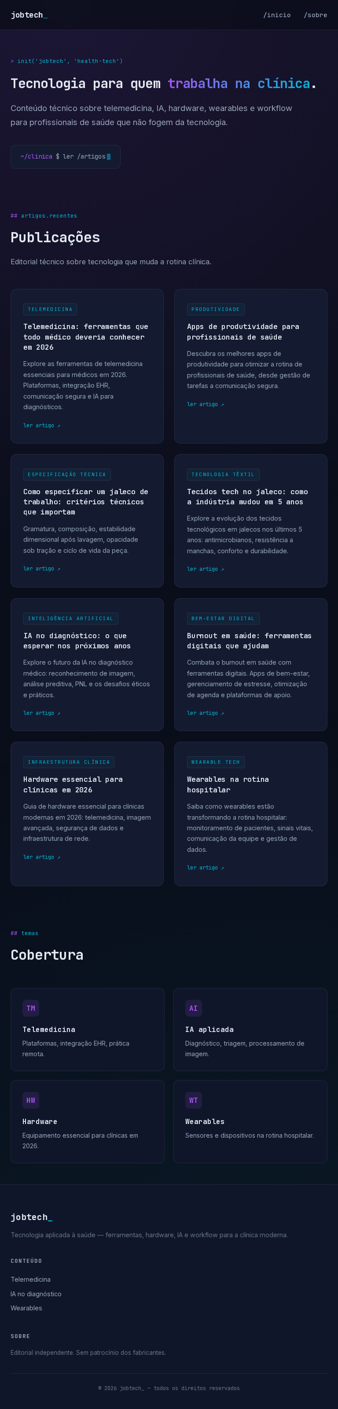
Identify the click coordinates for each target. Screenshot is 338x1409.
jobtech (29, 14)
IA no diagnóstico (36, 1294)
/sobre (315, 15)
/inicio (277, 15)
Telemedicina (31, 1279)
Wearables (26, 1308)
